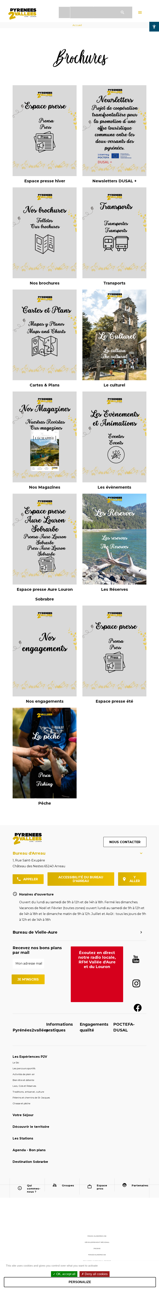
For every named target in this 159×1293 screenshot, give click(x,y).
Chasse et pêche (21, 1103)
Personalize (80, 1282)
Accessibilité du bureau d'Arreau (80, 879)
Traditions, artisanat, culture (28, 1091)
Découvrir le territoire (31, 1127)
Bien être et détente (23, 1080)
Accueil (77, 25)
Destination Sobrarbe (30, 1162)
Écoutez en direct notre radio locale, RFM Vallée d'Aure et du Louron (97, 959)
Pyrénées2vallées (30, 1030)
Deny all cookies (96, 1274)
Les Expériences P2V (30, 1057)
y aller (135, 879)
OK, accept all (65, 1274)
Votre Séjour (23, 1115)
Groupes (68, 1185)
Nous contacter (124, 842)
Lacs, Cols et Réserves (24, 1085)
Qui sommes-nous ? (33, 1188)
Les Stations (23, 1138)
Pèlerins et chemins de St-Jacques (31, 1097)
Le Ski (16, 1062)
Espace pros (102, 1187)
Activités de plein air (24, 1074)
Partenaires (139, 1185)
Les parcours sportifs (24, 1068)
